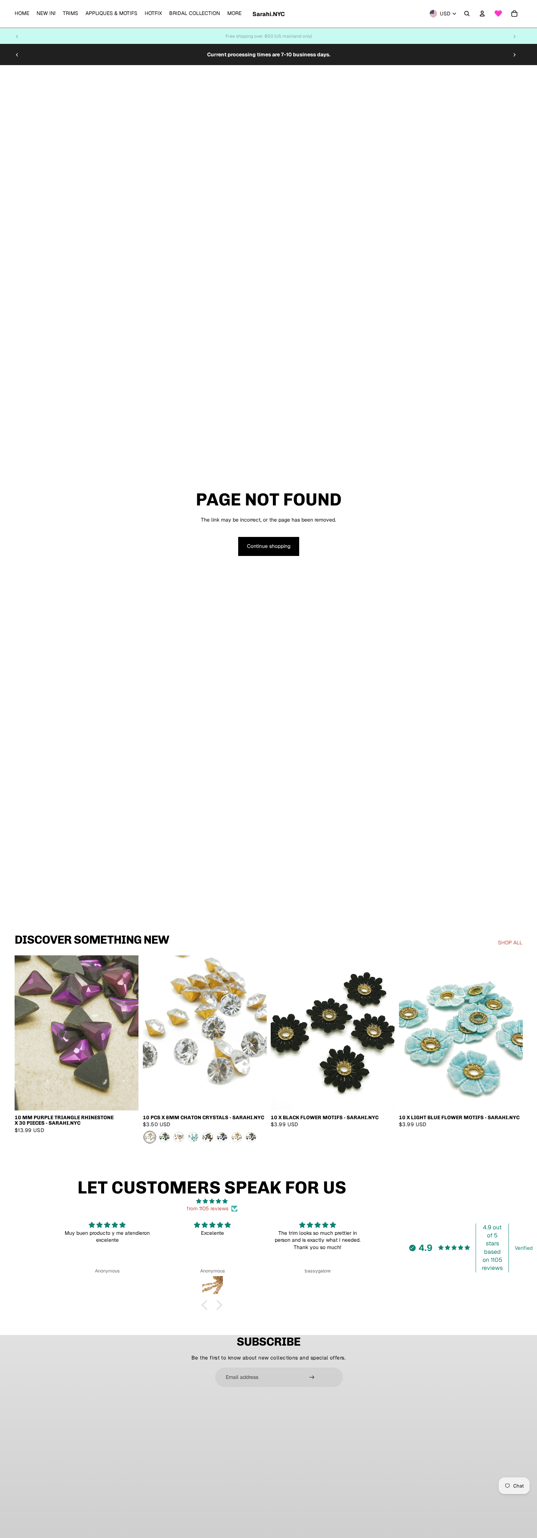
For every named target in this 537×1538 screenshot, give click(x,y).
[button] (206, 1305)
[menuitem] (22, 13)
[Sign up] (312, 1377)
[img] (212, 1201)
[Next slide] (514, 36)
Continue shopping (268, 546)
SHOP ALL (510, 942)
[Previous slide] (17, 36)
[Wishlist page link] (498, 13)
